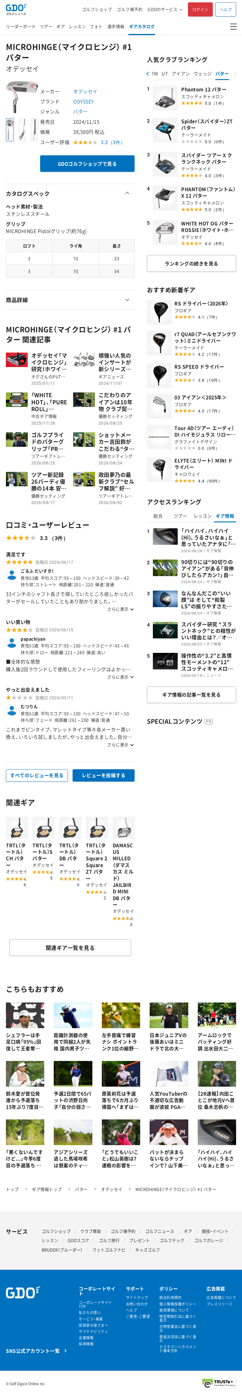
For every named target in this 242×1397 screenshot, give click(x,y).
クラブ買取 (90, 1231)
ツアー (46, 26)
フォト (96, 26)
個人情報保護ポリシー (177, 1304)
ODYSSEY (83, 101)
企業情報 (86, 1338)
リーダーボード (21, 26)
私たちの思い (90, 1313)
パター (80, 111)
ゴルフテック (172, 1240)
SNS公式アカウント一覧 (33, 1350)
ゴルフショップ (97, 9)
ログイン (200, 9)
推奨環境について (174, 1310)
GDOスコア (78, 1240)
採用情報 (86, 1344)
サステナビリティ (93, 1332)
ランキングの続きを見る (191, 263)
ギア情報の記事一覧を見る (191, 694)
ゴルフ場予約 (130, 9)
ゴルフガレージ (208, 1240)
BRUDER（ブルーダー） (62, 1250)
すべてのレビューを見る (37, 775)
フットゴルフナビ (108, 1250)
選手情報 (116, 26)
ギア (60, 26)
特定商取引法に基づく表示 (177, 1318)
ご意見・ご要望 (138, 1316)
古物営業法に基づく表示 (177, 1328)
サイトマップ (137, 1298)
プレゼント (139, 1240)
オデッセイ (85, 91)
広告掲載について (221, 1298)
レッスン (77, 26)
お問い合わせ (137, 1304)
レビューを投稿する (104, 775)
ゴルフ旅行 (109, 1240)
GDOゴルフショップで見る (87, 163)
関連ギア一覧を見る (70, 948)
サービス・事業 (91, 1319)
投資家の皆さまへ (93, 1325)
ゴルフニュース (159, 1231)
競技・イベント (215, 1231)
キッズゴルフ (147, 1250)
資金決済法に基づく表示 (177, 1339)
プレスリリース (220, 1304)
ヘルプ (226, 9)
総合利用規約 (170, 1298)
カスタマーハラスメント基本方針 (177, 1349)
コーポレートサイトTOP (95, 1304)
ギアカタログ (142, 26)
